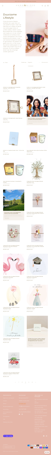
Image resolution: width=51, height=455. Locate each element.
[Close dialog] (38, 213)
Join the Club (25, 236)
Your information (19, 229)
